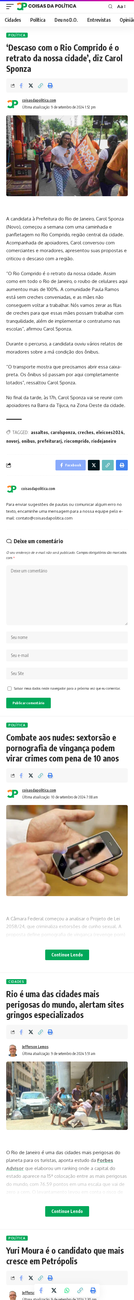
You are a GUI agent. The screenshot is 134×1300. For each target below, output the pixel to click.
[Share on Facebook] (21, 85)
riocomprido (76, 441)
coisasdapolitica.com (39, 100)
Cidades (16, 981)
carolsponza (62, 432)
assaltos (39, 432)
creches (85, 432)
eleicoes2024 (109, 432)
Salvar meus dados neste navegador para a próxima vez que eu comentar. (67, 688)
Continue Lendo (67, 954)
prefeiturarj (49, 441)
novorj (12, 441)
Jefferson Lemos (35, 1046)
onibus (28, 441)
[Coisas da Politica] (46, 6)
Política (17, 35)
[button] (40, 85)
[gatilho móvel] (11, 6)
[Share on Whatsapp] (67, 1290)
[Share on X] (30, 85)
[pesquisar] (110, 6)
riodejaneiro (103, 441)
